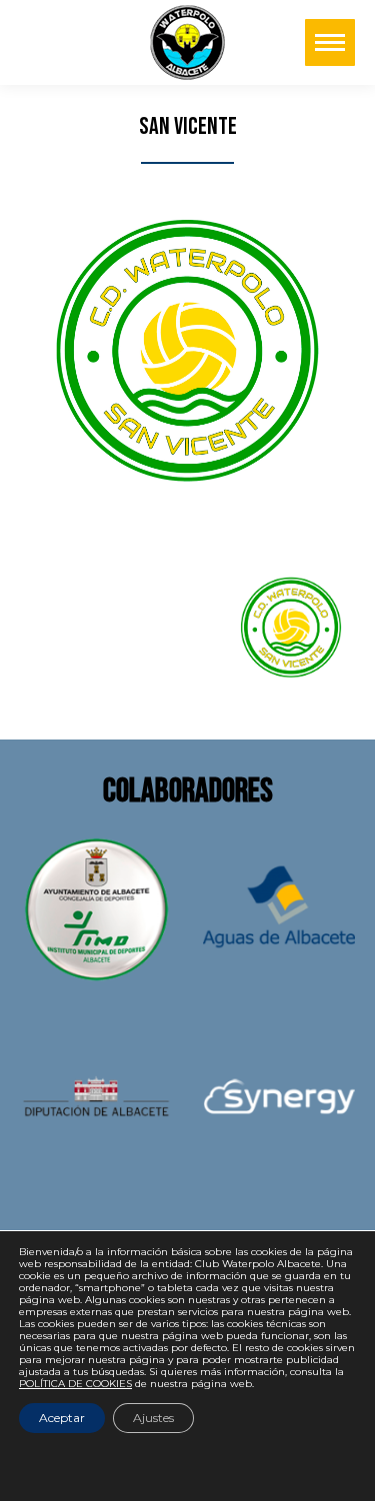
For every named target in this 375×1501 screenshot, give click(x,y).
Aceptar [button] (62, 1417)
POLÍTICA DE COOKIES (75, 1383)
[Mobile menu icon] (330, 42)
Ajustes (153, 1417)
